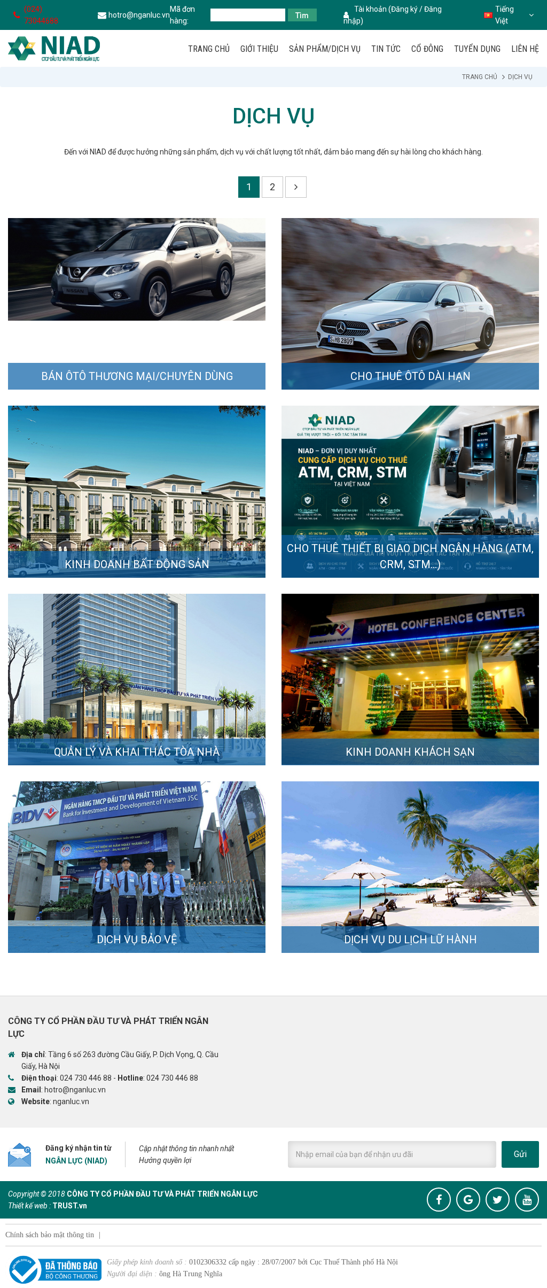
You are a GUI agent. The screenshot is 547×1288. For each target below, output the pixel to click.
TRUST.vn (69, 1205)
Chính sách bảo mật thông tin (49, 1235)
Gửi (520, 1154)
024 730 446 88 (86, 1078)
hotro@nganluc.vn (139, 15)
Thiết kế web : (29, 1205)
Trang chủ (479, 77)
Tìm (302, 15)
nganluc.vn (71, 1101)
